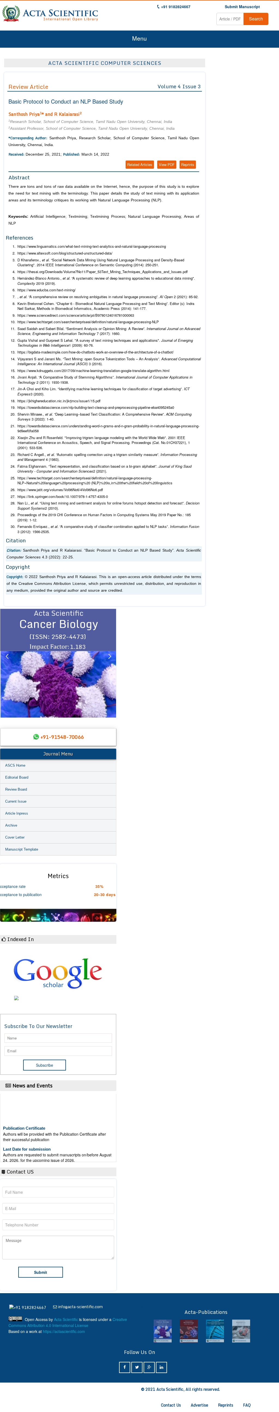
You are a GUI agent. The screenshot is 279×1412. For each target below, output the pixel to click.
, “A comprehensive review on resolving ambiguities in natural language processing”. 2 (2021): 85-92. (108, 296)
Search (256, 19)
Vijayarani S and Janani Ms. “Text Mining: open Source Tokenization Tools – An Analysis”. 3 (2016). (109, 361)
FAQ (247, 1405)
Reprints (187, 164)
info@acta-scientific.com (80, 1307)
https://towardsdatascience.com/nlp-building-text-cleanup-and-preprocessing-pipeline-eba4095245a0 (95, 407)
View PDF (167, 164)
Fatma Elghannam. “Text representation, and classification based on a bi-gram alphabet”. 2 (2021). (104, 469)
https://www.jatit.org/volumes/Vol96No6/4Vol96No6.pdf (60, 489)
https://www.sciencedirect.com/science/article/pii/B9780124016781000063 (75, 315)
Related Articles (139, 164)
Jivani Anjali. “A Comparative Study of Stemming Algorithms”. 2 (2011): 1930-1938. (104, 380)
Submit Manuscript (242, 6)
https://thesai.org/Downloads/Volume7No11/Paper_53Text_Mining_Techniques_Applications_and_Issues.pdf (102, 271)
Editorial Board (16, 777)
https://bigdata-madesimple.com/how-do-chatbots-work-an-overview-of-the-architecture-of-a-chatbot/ (95, 352)
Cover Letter (15, 837)
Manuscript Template (21, 849)
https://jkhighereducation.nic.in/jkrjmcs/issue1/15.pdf (59, 400)
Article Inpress (16, 813)
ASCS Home (15, 765)
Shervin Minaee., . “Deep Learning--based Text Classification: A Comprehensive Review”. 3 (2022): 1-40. (104, 417)
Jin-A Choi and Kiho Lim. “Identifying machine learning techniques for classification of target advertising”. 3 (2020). (103, 391)
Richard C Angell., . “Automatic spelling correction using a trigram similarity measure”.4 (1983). (107, 457)
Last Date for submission (27, 1138)
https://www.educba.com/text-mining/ (46, 290)
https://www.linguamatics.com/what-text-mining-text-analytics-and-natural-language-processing (91, 246)
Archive (11, 825)
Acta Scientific (66, 1319)
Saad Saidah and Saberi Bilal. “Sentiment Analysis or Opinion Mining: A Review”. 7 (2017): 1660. (108, 331)
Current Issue (15, 801)
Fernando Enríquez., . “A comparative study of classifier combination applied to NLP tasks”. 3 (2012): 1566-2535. (108, 529)
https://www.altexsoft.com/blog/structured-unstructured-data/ (65, 253)
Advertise (199, 1405)
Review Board (16, 789)
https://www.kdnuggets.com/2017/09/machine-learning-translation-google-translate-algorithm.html (93, 370)
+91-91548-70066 (62, 737)
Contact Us (171, 1405)
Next (109, 663)
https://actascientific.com (64, 1331)
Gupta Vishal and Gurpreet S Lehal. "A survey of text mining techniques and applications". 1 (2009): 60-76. (105, 343)
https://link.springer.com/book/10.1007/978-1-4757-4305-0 (62, 496)
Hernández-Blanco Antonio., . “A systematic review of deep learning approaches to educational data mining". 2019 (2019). (106, 281)
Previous (7, 663)
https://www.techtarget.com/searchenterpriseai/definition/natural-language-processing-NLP (88, 321)
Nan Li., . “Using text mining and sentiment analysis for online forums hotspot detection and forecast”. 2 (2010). (108, 506)
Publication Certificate (24, 1117)
